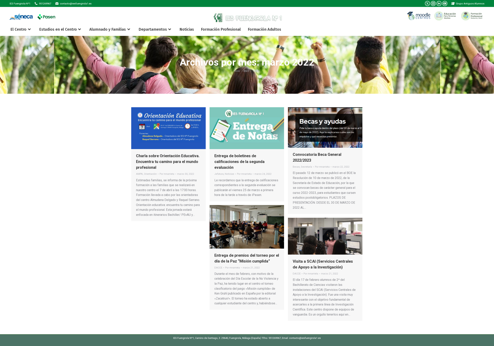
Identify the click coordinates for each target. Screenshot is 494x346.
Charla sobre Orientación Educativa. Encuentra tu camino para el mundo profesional (168, 162)
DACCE (218, 267)
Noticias (229, 173)
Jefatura (219, 173)
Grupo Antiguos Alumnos (470, 3)
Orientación (150, 173)
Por (167, 173)
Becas (296, 166)
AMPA (139, 173)
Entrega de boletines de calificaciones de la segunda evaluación (239, 162)
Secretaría (306, 166)
